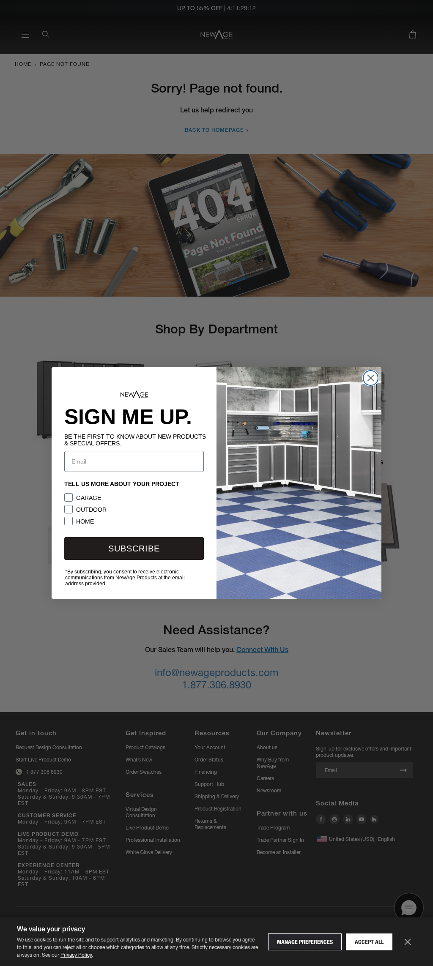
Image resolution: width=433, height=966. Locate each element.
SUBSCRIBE (134, 548)
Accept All (369, 942)
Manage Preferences (305, 942)
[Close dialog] (370, 378)
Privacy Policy (76, 955)
